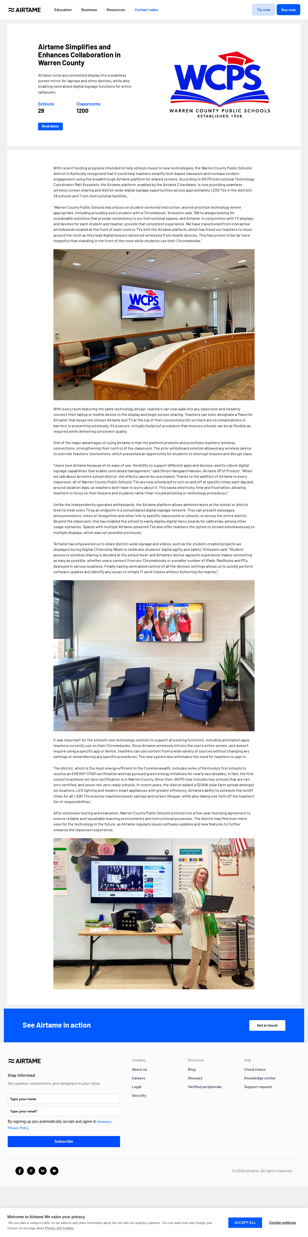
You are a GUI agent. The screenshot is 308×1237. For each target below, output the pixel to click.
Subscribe (63, 1141)
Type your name (23, 1099)
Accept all (245, 1222)
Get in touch (267, 1025)
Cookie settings (282, 1222)
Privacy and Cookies (59, 1228)
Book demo (50, 126)
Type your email (23, 1111)
